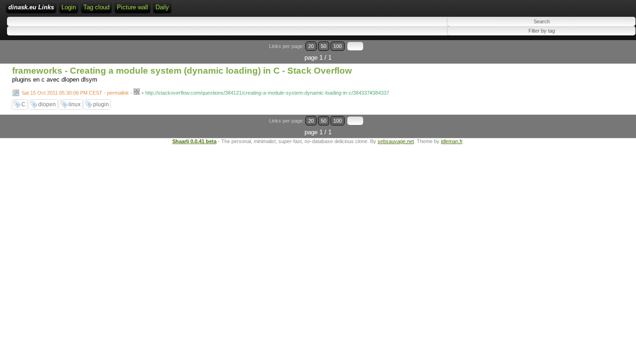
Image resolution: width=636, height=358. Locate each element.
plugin (101, 104)
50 (323, 46)
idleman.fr (451, 141)
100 (337, 46)
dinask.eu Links (31, 7)
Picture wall (132, 7)
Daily (162, 7)
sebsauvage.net (396, 141)
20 (311, 46)
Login (68, 7)
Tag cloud (96, 7)
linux (74, 104)
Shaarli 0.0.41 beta (194, 141)
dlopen (47, 104)
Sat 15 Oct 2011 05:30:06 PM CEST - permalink (75, 93)
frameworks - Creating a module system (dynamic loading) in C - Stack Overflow (182, 71)
